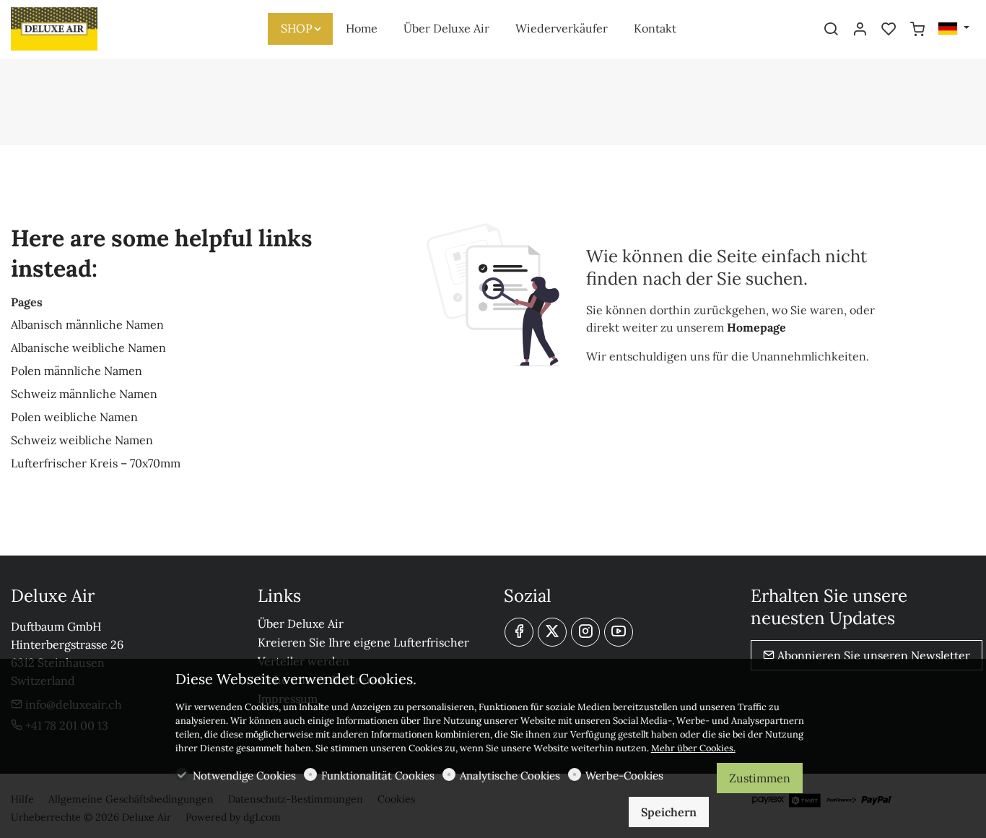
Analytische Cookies (510, 775)
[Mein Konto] (859, 30)
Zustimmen (759, 778)
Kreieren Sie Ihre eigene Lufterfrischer (363, 642)
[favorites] (888, 30)
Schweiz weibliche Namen (82, 440)
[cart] (917, 30)
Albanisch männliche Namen (87, 324)
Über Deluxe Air (301, 623)
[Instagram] (585, 632)
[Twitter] (552, 632)
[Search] (830, 30)
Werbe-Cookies (624, 775)
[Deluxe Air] (72, 27)
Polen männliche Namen (76, 370)
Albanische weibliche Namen (88, 347)
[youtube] (618, 632)
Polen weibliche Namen (74, 417)
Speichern (669, 812)
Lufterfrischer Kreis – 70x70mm (95, 463)
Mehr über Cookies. (693, 748)
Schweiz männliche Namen (84, 393)
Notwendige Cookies (244, 775)
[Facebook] (519, 632)
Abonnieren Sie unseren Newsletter (872, 655)
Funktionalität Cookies (378, 775)
